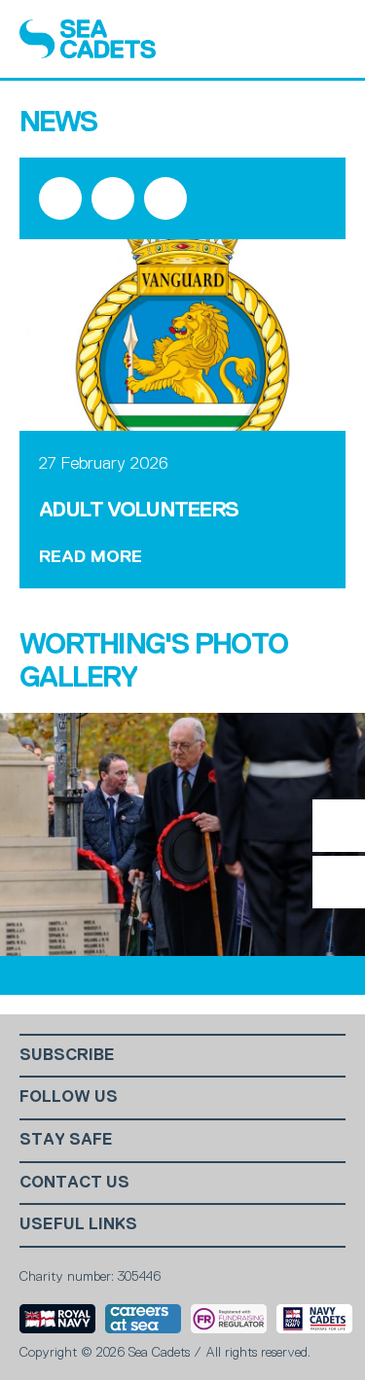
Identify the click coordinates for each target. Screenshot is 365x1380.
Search (278, 38)
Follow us (68, 1096)
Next (338, 825)
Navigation (328, 38)
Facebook (60, 198)
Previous (338, 882)
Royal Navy (57, 1318)
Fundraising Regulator (229, 1318)
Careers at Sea (143, 1318)
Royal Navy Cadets (314, 1318)
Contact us (74, 1182)
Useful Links (78, 1224)
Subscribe (67, 1054)
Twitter (112, 198)
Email (165, 198)
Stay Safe (66, 1139)
